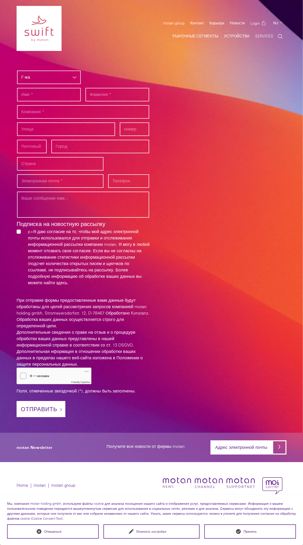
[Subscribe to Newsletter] (279, 447)
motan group (63, 485)
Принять (250, 531)
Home (22, 485)
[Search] (280, 36)
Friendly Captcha (80, 382)
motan (40, 485)
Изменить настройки (151, 531)
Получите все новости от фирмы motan (146, 446)
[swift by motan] (39, 28)
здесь (61, 282)
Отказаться (53, 531)
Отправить (39, 409)
